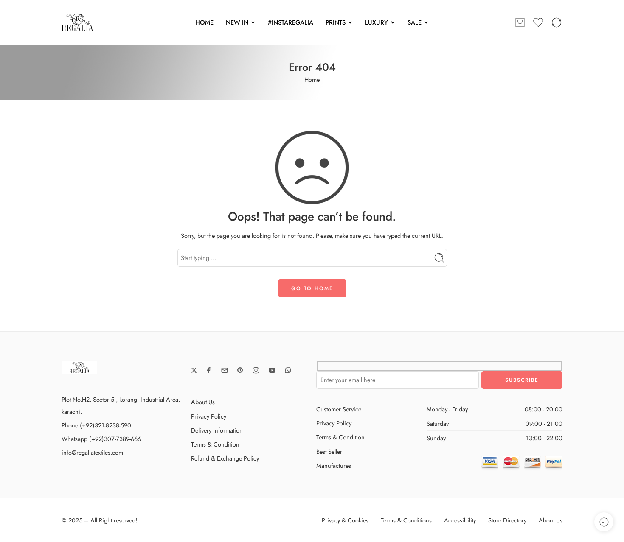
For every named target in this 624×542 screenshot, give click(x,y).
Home (312, 79)
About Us (203, 401)
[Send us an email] (224, 370)
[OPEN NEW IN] (253, 22)
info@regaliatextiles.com (92, 452)
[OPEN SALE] (426, 22)
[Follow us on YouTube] (272, 370)
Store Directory (507, 520)
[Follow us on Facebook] (208, 370)
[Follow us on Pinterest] (240, 370)
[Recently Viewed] (603, 521)
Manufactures (333, 465)
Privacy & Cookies (345, 520)
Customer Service (338, 409)
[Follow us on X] (194, 370)
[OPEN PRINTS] (350, 22)
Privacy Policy (208, 416)
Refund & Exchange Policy (225, 458)
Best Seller (329, 451)
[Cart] (520, 22)
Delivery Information (217, 430)
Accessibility (460, 520)
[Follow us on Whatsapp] (288, 370)
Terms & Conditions (406, 520)
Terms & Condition (215, 444)
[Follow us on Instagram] (256, 370)
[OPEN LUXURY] (392, 22)
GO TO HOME (312, 288)
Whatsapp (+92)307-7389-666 (101, 438)
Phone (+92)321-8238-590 (96, 425)
